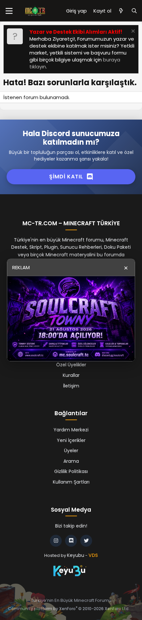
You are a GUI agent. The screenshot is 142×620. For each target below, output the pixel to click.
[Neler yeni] (121, 11)
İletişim (71, 386)
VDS (93, 555)
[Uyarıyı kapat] (132, 31)
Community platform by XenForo (68, 608)
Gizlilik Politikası (71, 471)
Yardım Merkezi (71, 429)
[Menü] (9, 11)
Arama (71, 461)
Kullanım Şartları (71, 482)
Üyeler (71, 450)
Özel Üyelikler (71, 364)
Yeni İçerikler (71, 440)
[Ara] (134, 11)
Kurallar (71, 375)
